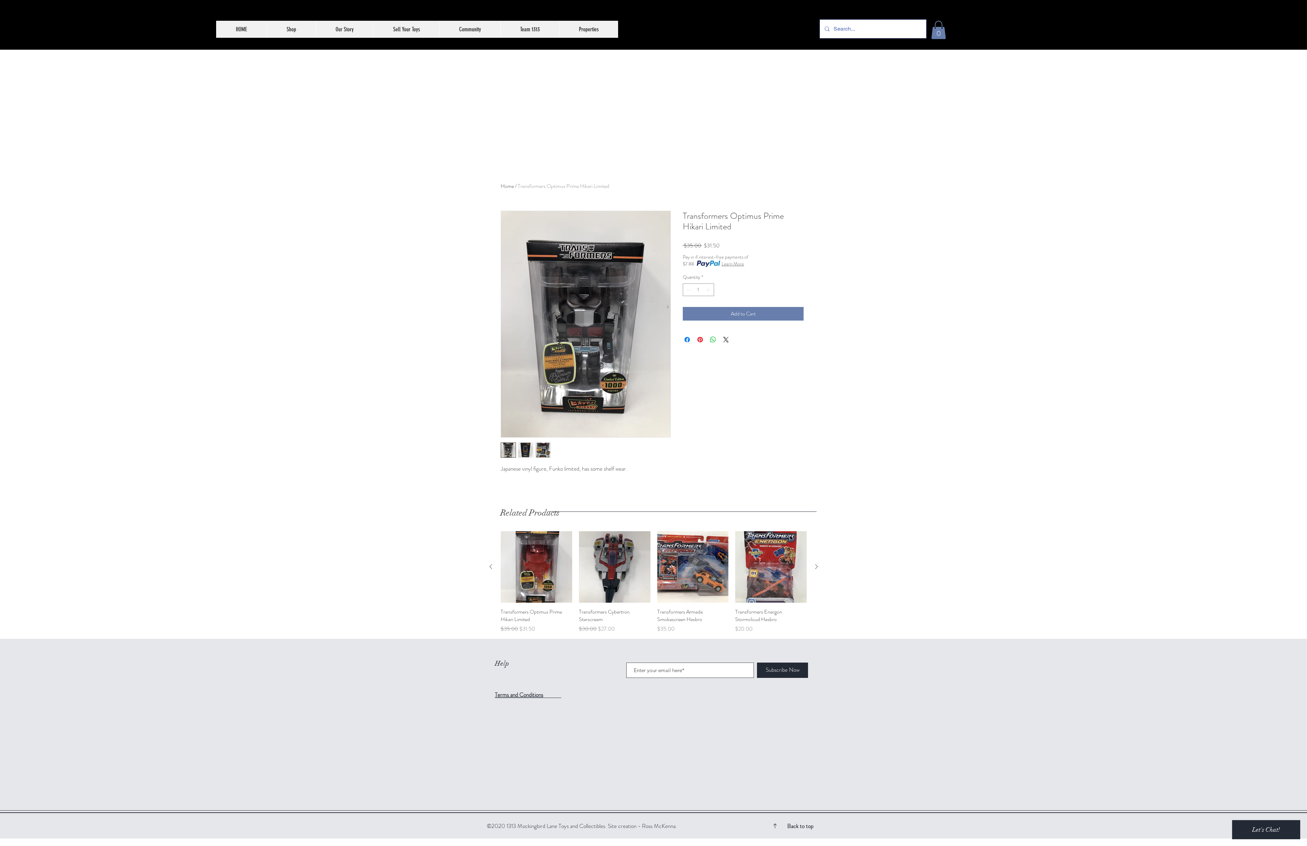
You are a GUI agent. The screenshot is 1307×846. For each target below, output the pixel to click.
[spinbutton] (698, 290)
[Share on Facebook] (687, 340)
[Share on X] (726, 340)
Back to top (800, 826)
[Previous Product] (491, 567)
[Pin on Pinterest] (700, 340)
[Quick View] (536, 567)
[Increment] (709, 290)
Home (507, 186)
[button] (938, 30)
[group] (654, 582)
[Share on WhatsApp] (713, 340)
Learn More (733, 263)
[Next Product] (816, 567)
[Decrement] (688, 290)
